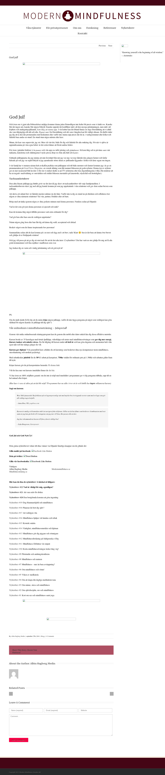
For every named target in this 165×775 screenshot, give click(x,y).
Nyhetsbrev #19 (15, 502)
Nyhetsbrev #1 (15, 595)
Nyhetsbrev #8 (15, 559)
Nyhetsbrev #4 (15, 579)
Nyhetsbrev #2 (15, 590)
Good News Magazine (33, 168)
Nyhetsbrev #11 (15, 543)
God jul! (13, 57)
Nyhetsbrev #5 (15, 574)
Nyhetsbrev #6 (15, 569)
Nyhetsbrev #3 (15, 585)
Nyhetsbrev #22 (16, 487)
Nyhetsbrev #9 (15, 554)
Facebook (67, 650)
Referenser (110, 27)
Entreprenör (34, 424)
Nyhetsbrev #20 (16, 497)
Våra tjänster (33, 27)
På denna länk (54, 365)
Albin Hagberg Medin (18, 636)
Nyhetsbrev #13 (15, 533)
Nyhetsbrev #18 (15, 507)
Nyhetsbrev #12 (16, 538)
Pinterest (102, 650)
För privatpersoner (57, 27)
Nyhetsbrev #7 (15, 564)
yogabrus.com (34, 403)
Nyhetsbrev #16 (15, 518)
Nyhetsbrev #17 (15, 512)
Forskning (92, 27)
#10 (20, 548)
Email (108, 650)
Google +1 (96, 650)
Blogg (43, 636)
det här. (52, 370)
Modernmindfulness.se (61, 469)
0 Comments (50, 636)
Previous (102, 45)
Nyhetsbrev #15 (15, 523)
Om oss (77, 27)
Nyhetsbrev (127, 27)
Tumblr (90, 650)
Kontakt (82, 33)
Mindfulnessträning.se (18, 471)
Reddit (84, 650)
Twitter (73, 650)
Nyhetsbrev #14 (15, 528)
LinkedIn (78, 650)
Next (110, 45)
